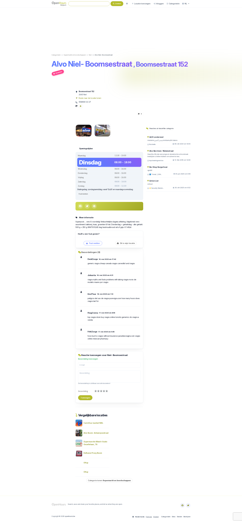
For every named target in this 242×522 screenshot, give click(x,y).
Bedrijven (187, 517)
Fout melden (83, 194)
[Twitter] (188, 505)
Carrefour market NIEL (93, 423)
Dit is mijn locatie (127, 243)
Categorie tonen (109, 480)
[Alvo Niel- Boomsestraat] (84, 130)
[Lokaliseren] (127, 3)
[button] (185, 3)
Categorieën (165, 517)
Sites (173, 517)
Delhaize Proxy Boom (93, 453)
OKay (86, 463)
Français (149, 517)
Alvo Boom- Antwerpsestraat (96, 433)
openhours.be (70, 516)
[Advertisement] (121, 28)
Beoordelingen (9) (90, 252)
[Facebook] (182, 505)
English (156, 517)
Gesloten (58, 72)
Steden (179, 517)
